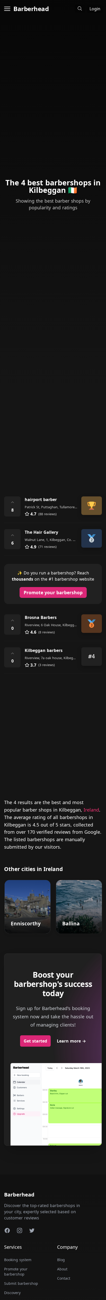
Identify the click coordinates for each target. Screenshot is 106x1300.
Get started (35, 1041)
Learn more (71, 1041)
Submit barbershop (21, 1283)
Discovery (12, 1292)
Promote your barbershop (53, 592)
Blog (61, 1259)
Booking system (17, 1259)
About (62, 1269)
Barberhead (31, 8)
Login (95, 9)
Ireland (91, 810)
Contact (63, 1278)
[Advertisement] (53, 431)
